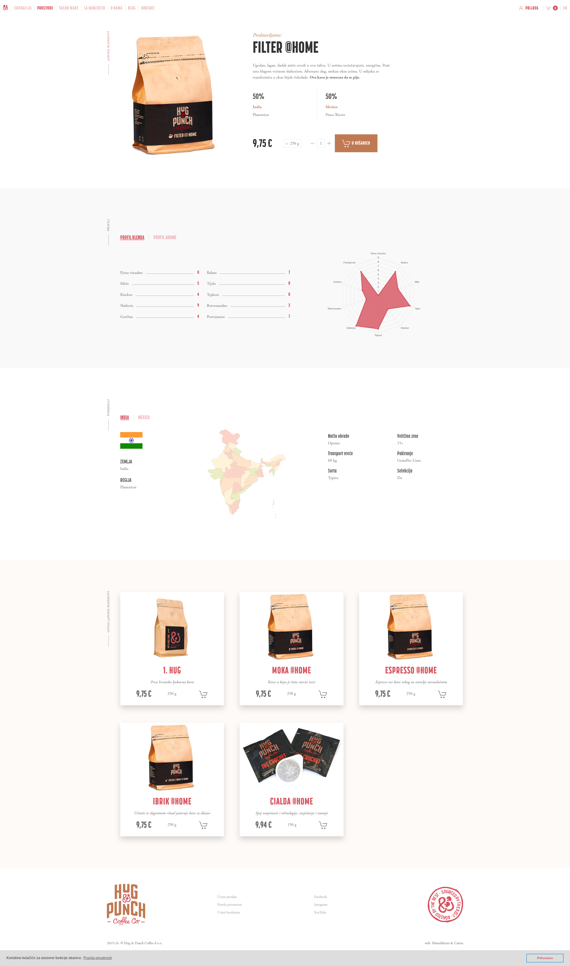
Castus (458, 943)
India (124, 417)
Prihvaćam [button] (545, 958)
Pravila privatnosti (229, 904)
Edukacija (23, 8)
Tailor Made (69, 8)
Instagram (321, 904)
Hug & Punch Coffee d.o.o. (143, 943)
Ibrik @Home (172, 801)
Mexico (144, 417)
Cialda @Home (291, 801)
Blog (132, 8)
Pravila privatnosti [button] (97, 958)
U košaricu (360, 143)
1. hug (172, 670)
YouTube (320, 912)
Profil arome (164, 237)
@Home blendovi (108, 46)
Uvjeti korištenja (228, 912)
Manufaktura (441, 943)
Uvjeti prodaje (227, 897)
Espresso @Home (411, 670)
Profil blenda (132, 237)
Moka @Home (291, 670)
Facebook (320, 897)
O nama (116, 8)
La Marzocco (94, 8)
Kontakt (148, 8)
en (565, 8)
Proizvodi (45, 8)
